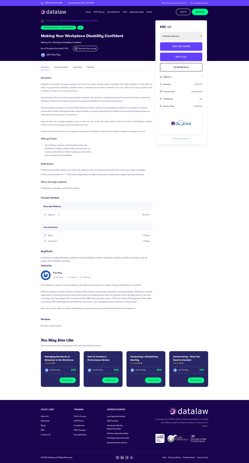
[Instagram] (117, 457)
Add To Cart (181, 57)
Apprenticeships (137, 12)
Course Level (182, 91)
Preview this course (87, 48)
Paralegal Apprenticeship (118, 438)
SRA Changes (80, 430)
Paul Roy (55, 54)
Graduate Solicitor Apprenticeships (115, 427)
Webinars (182, 77)
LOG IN (183, 12)
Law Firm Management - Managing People (58, 27)
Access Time (182, 106)
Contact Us (46, 434)
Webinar (51, 215)
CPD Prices (79, 421)
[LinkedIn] (122, 457)
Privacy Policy (174, 457)
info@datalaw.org (201, 3)
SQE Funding (112, 421)
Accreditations (113, 12)
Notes (50, 235)
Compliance (79, 425)
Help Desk (45, 421)
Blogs (43, 425)
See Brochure (182, 67)
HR (80, 27)
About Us (45, 416)
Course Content (61, 67)
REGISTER (200, 12)
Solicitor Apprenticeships (118, 433)
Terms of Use (202, 457)
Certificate (182, 99)
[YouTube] (131, 457)
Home (88, 12)
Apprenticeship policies (117, 442)
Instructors (77, 67)
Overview (45, 67)
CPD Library (99, 12)
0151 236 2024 (56, 3)
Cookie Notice (189, 457)
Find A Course (52, 21)
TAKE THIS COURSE (181, 46)
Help (164, 457)
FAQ (42, 430)
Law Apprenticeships (116, 416)
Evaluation (52, 241)
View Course (67, 380)
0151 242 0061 (87, 3)
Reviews (90, 67)
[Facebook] (126, 457)
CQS (125, 12)
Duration (182, 84)
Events (149, 12)
